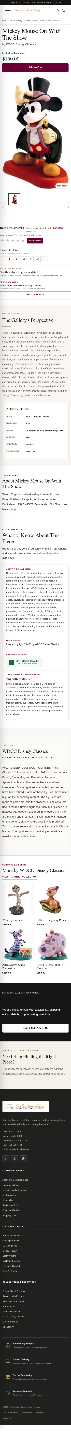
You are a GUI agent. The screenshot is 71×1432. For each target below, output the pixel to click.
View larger (62, 186)
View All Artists (9, 1271)
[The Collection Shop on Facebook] (5, 1158)
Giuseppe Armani (10, 1240)
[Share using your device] (38, 259)
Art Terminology (9, 1195)
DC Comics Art (9, 1246)
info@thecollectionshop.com (15, 1149)
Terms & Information (10, 1413)
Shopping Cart (9, 1215)
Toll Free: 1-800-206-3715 (14, 1140)
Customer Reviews (11, 1210)
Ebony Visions (9, 1256)
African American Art (12, 1235)
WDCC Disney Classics (20, 21)
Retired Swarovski (11, 1311)
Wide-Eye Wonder (13, 920)
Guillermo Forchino (11, 1261)
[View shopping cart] (63, 11)
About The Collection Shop (15, 1180)
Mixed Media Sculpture (13, 1301)
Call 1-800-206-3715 (35, 1028)
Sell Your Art (8, 1327)
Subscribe (39, 1413)
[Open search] (57, 11)
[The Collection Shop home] (33, 10)
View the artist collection (19, 877)
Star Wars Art (8, 1306)
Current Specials (10, 1321)
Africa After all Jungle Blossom (50, 966)
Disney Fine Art (9, 1251)
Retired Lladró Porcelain (13, 1296)
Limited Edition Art (11, 1266)
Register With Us (10, 1205)
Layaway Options (10, 1185)
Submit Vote (35, 240)
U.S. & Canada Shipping (14, 1190)
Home (4, 21)
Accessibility (8, 1200)
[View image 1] (14, 199)
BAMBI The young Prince (52, 920)
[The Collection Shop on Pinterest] (23, 1158)
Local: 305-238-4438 (12, 1145)
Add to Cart (35, 67)
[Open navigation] (7, 10)
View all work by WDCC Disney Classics (27, 758)
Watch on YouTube (35, 294)
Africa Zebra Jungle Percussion (14, 966)
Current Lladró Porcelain (13, 1291)
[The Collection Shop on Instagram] (14, 1158)
